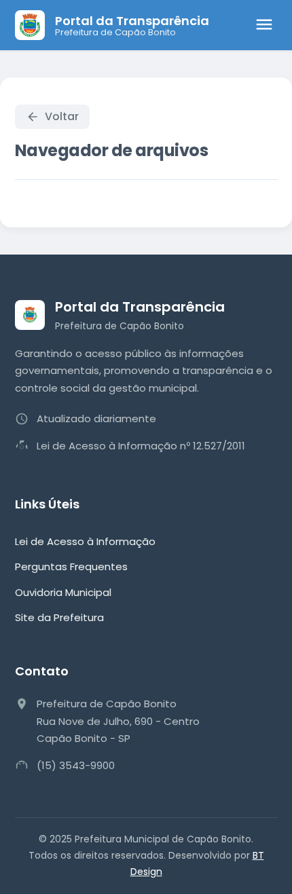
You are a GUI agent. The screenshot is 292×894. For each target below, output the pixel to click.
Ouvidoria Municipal (63, 592)
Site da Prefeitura (59, 617)
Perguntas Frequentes (71, 566)
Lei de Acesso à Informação (85, 541)
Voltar (62, 116)
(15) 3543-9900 (76, 765)
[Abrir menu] (264, 25)
